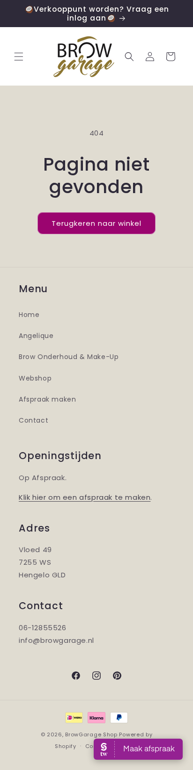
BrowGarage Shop (91, 734)
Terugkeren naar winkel (96, 223)
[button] (18, 56)
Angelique (36, 335)
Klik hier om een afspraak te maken (84, 497)
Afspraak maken (47, 399)
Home (29, 314)
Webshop (35, 378)
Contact (33, 420)
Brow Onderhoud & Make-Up (69, 356)
